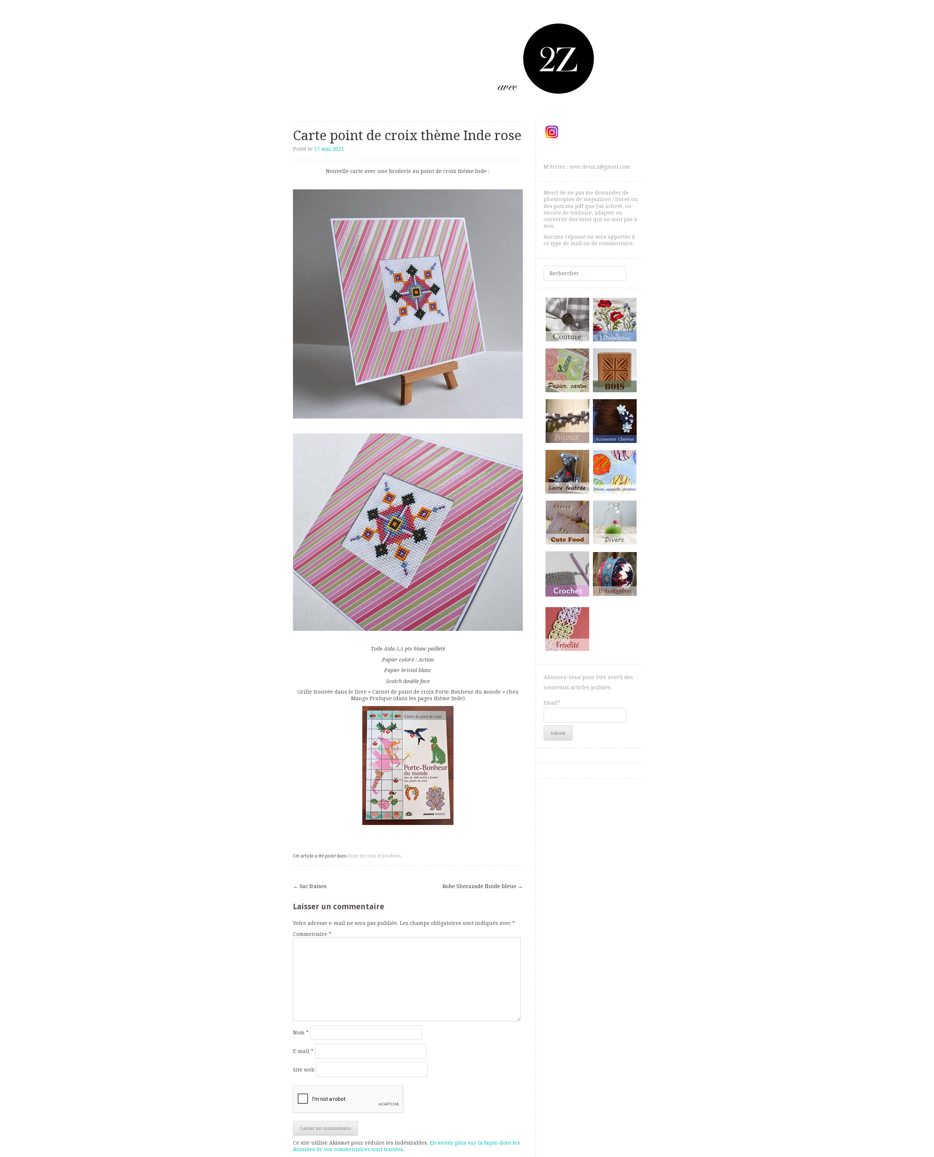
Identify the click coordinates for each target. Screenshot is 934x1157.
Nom (301, 1032)
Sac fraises (310, 886)
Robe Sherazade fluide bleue (483, 886)
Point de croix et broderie (374, 856)
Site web (303, 1070)
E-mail (303, 1051)
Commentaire (312, 934)
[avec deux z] (467, 58)
